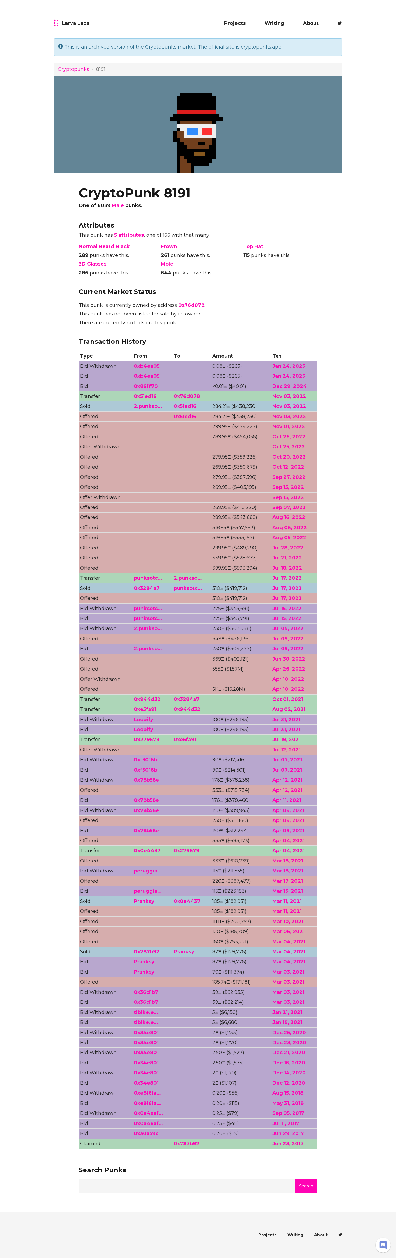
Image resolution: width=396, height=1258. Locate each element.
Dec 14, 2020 (289, 1073)
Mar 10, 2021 (287, 921)
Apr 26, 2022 (288, 669)
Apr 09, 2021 (288, 810)
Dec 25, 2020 (289, 1033)
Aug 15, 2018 (287, 1093)
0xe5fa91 (145, 709)
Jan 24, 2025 (288, 366)
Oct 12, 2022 (288, 467)
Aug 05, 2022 (289, 538)
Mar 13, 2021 (287, 891)
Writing (274, 23)
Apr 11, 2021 (286, 800)
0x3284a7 (146, 588)
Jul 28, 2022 (287, 548)
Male (118, 205)
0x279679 (146, 740)
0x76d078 (191, 305)
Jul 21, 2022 (287, 558)
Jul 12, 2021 (286, 750)
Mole (167, 264)
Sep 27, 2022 (288, 477)
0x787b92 (146, 952)
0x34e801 (146, 1033)
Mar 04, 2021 (288, 942)
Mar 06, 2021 (288, 931)
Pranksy (144, 901)
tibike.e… (146, 1012)
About (311, 23)
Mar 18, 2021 (287, 861)
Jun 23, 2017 (288, 1144)
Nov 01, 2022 (288, 426)
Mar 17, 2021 (287, 881)
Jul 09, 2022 (288, 628)
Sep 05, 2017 (288, 1113)
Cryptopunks (73, 69)
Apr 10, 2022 (288, 679)
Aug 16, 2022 (288, 517)
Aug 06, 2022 (289, 528)
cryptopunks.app (261, 47)
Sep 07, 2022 (289, 507)
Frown (169, 246)
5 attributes (129, 235)
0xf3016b (145, 760)
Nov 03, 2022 (289, 396)
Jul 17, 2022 (287, 578)
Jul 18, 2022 (287, 568)
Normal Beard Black (104, 246)
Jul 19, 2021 (286, 740)
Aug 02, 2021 (288, 709)
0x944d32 (147, 699)
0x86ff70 (146, 386)
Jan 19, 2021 (287, 1022)
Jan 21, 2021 (287, 1012)
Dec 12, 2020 (288, 1083)
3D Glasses (92, 264)
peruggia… (148, 871)
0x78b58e (146, 780)
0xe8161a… (147, 1093)
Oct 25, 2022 (288, 447)
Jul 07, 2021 (287, 760)
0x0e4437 (147, 851)
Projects (235, 23)
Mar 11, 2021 (287, 901)
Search (306, 1185)
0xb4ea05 (146, 366)
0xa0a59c (146, 1133)
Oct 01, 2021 (287, 699)
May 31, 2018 (288, 1103)
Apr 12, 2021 (287, 780)
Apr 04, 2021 (288, 841)
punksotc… (148, 578)
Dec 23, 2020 (289, 1043)
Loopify (143, 720)
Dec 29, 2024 (289, 386)
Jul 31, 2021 (286, 720)
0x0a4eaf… (148, 1113)
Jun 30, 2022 (288, 659)
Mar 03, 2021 (288, 972)
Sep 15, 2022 (288, 487)
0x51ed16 (145, 396)
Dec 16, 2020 (288, 1063)
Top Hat (253, 246)
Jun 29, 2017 (288, 1133)
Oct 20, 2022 (289, 457)
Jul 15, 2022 (286, 608)
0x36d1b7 (146, 992)
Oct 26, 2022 (288, 437)
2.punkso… (148, 406)
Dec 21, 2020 (288, 1053)
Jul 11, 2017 (285, 1123)
